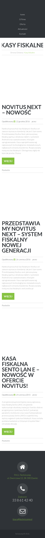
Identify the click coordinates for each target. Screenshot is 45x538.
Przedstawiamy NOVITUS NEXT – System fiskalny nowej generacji (22, 237)
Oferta (22, 24)
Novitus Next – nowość (21, 110)
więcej (8, 161)
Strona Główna (16, 52)
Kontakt (22, 34)
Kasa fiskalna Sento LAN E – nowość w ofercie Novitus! (21, 372)
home (22, 14)
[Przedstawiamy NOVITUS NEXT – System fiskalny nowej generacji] (22, 196)
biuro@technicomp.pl (22, 519)
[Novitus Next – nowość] (22, 80)
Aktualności (22, 29)
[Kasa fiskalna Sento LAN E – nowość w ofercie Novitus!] (22, 331)
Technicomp (19, 534)
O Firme (22, 19)
